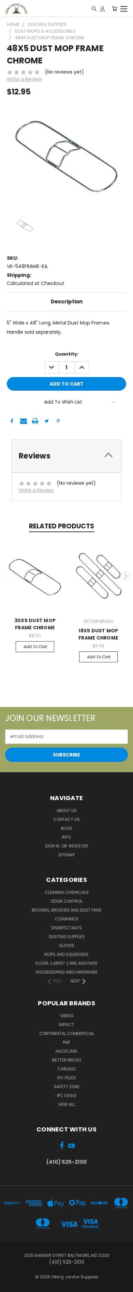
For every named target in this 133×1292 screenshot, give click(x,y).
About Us (67, 810)
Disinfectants (66, 928)
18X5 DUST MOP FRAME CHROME (98, 634)
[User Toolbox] (102, 8)
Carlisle (67, 1069)
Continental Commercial (66, 1033)
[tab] (66, 455)
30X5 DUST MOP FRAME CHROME (35, 624)
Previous (7, 575)
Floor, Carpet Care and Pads (66, 963)
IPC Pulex (66, 1078)
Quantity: (66, 354)
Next (125, 575)
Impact (66, 1024)
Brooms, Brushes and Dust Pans (67, 910)
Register (78, 846)
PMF (66, 1042)
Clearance (66, 919)
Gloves (66, 945)
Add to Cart (35, 646)
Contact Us (66, 819)
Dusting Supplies (67, 937)
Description (67, 301)
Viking (66, 1016)
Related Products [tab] (61, 526)
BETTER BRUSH (66, 1060)
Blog (66, 828)
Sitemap (66, 855)
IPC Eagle (66, 1095)
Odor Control (67, 901)
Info (66, 837)
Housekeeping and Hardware (67, 972)
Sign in (53, 846)
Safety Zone (66, 1087)
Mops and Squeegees (66, 954)
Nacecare (66, 1051)
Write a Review (24, 79)
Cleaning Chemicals (67, 892)
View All (66, 1104)
